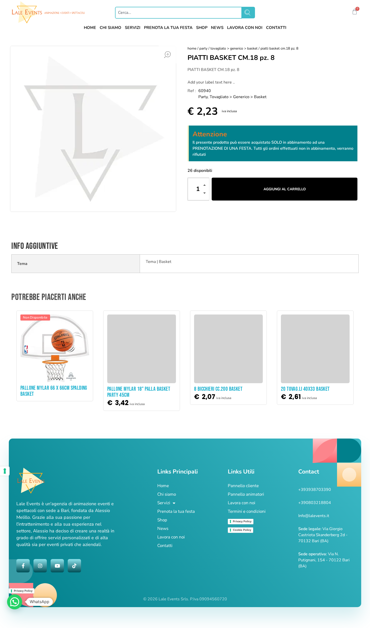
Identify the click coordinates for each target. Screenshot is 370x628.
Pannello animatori (246, 494)
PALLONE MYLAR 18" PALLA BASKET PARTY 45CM (138, 392)
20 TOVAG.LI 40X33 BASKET (305, 389)
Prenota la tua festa (176, 511)
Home (192, 48)
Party (203, 48)
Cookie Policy (242, 530)
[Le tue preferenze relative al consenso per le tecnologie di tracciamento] (5, 471)
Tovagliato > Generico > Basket (233, 48)
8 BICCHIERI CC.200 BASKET (218, 389)
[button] (346, 12)
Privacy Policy (242, 521)
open (167, 54)
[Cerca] (248, 12)
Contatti (164, 545)
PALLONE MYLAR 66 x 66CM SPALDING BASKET (53, 391)
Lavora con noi (171, 537)
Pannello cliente (243, 486)
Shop (162, 520)
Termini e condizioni (247, 511)
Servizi (163, 503)
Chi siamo (166, 494)
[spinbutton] (198, 189)
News (162, 528)
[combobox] (178, 13)
